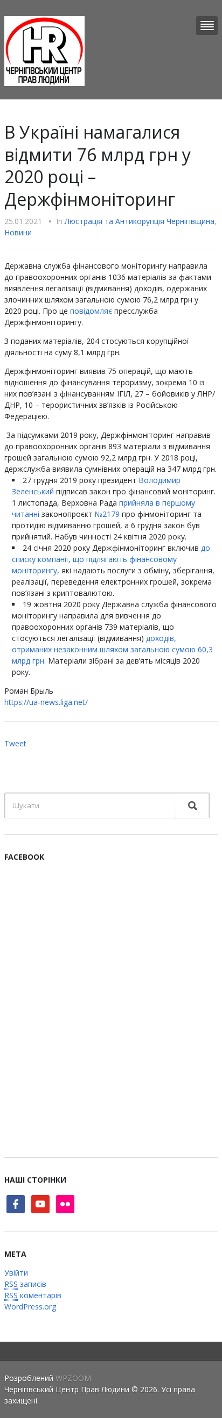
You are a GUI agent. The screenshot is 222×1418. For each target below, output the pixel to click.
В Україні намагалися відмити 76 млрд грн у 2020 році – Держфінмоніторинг (97, 165)
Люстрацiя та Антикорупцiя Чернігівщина (139, 221)
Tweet (15, 743)
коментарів (32, 1295)
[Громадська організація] (44, 50)
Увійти (16, 1273)
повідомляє (91, 311)
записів (25, 1284)
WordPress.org (30, 1306)
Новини (18, 232)
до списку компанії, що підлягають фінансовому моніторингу (111, 559)
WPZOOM (73, 1378)
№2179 (107, 514)
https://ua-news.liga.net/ (46, 702)
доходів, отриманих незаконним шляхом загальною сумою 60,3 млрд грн (112, 649)
